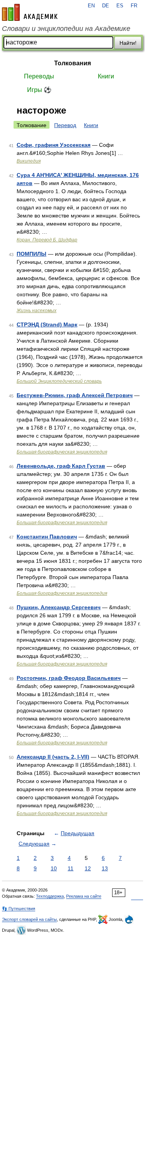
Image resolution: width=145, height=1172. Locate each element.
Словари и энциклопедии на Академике (66, 28)
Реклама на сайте (83, 896)
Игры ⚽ (39, 90)
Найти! (127, 43)
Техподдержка (50, 896)
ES (119, 5)
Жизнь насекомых (36, 310)
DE (105, 5)
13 (105, 868)
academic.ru (30, 12)
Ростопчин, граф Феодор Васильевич (69, 678)
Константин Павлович (47, 536)
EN (91, 5)
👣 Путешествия (18, 908)
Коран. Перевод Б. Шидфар (47, 240)
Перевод (65, 125)
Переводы (39, 76)
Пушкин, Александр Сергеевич (59, 607)
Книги (106, 76)
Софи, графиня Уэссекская (53, 145)
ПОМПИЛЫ (31, 254)
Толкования (72, 63)
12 (88, 868)
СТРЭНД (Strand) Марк (47, 324)
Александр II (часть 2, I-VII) (53, 757)
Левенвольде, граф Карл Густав (61, 466)
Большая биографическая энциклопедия (62, 452)
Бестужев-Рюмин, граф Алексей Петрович (75, 395)
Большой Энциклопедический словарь (59, 381)
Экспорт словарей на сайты (29, 919)
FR (134, 5)
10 (54, 868)
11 (70, 868)
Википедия (29, 161)
